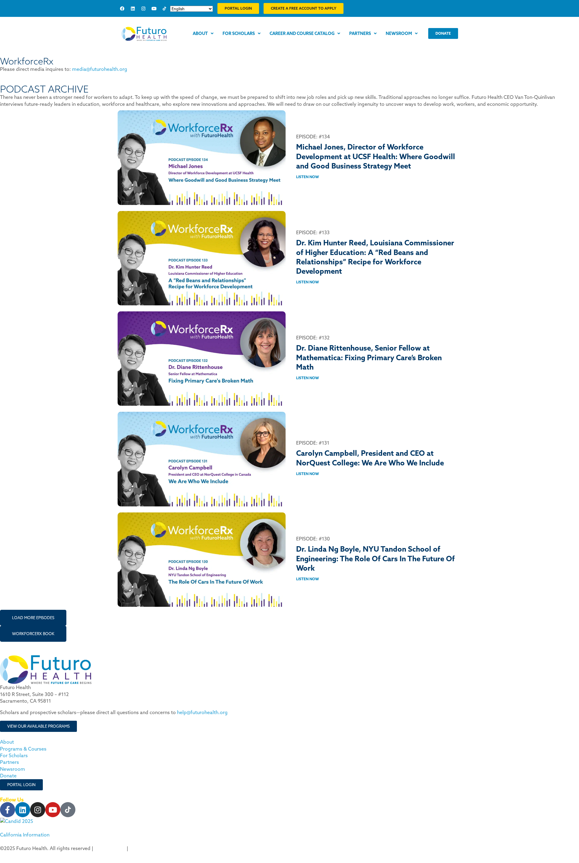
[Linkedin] (132, 8)
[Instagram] (143, 8)
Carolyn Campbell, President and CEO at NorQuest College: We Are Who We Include (370, 458)
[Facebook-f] (7, 809)
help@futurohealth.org (202, 712)
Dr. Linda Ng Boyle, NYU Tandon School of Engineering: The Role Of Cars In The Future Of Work (375, 558)
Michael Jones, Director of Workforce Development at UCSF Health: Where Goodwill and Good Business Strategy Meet (375, 156)
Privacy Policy (109, 848)
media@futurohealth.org (99, 69)
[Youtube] (153, 8)
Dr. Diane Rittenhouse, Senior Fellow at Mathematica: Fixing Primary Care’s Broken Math (369, 357)
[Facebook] (122, 8)
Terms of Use (144, 848)
